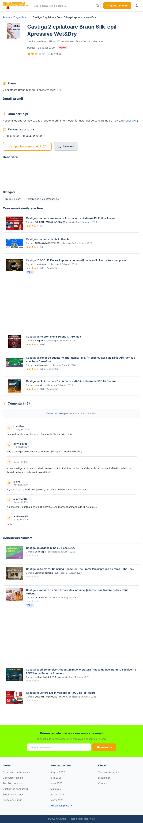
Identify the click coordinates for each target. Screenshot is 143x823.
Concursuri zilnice (13, 777)
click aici (131, 120)
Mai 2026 (55, 788)
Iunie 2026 (56, 783)
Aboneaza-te (104, 747)
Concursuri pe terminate (16, 772)
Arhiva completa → (61, 805)
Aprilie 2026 (57, 794)
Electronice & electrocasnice (43, 198)
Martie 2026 (57, 799)
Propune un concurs (14, 794)
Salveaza (68, 146)
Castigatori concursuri (15, 788)
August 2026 (57, 772)
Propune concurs (117, 5)
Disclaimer (104, 777)
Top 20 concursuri (13, 783)
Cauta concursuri (12, 799)
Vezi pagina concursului (25, 146)
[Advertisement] (71, 69)
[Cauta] (97, 5)
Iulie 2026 (56, 777)
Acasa (6, 17)
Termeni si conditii (108, 772)
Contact (102, 783)
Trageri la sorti (21, 17)
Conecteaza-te (54, 413)
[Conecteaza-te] (136, 5)
